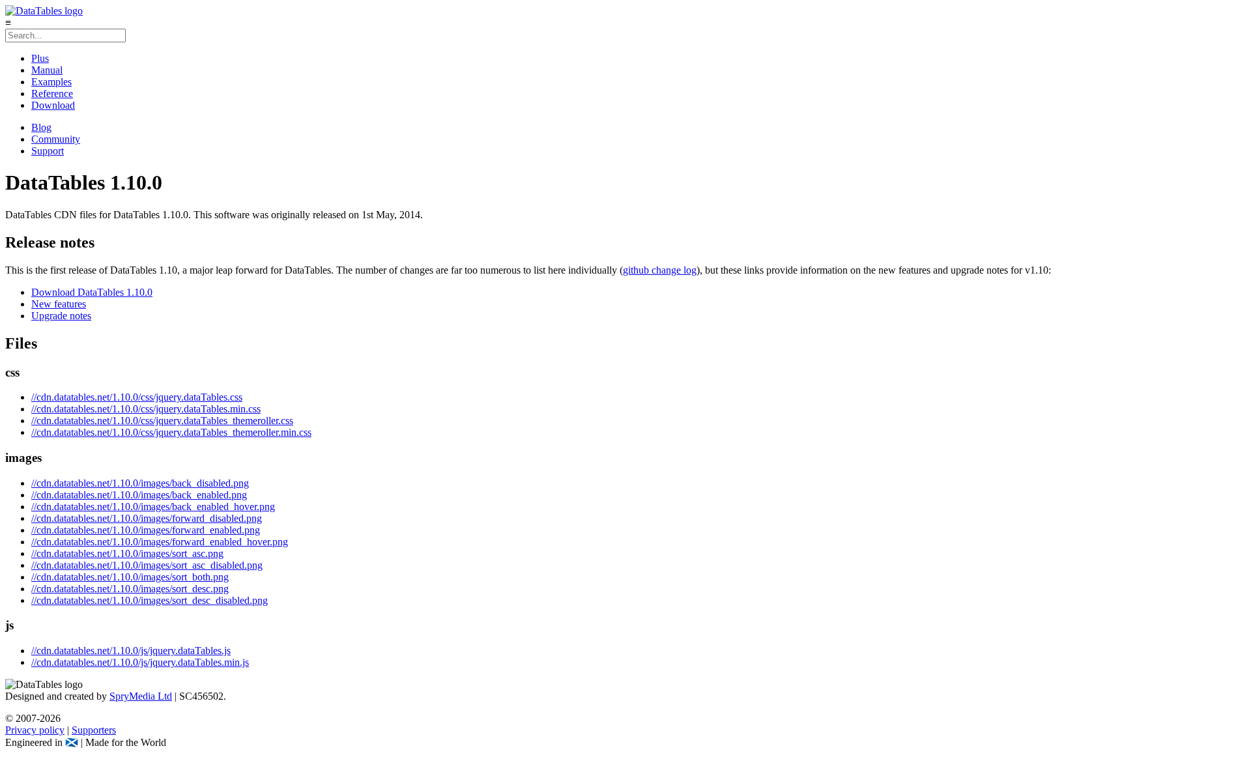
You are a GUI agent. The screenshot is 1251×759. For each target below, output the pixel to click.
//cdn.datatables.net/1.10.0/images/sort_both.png (130, 576)
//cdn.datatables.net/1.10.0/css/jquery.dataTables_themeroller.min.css (171, 432)
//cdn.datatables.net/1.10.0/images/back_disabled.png (140, 483)
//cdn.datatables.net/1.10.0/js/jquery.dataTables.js (131, 650)
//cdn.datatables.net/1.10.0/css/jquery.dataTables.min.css (146, 408)
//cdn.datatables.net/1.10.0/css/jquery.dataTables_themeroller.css (162, 420)
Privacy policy (35, 730)
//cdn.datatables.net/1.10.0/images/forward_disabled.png (146, 518)
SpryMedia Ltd (140, 696)
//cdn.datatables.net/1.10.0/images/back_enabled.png (139, 494)
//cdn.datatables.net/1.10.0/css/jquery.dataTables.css (136, 397)
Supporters (94, 730)
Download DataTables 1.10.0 (91, 292)
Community (55, 139)
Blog (41, 127)
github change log (660, 270)
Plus (40, 58)
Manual (47, 70)
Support (47, 150)
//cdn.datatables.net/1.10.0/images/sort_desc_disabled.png (149, 600)
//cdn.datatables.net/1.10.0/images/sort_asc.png (127, 553)
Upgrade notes (61, 315)
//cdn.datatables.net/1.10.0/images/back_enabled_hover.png (153, 506)
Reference (52, 93)
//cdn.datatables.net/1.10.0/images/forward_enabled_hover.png (159, 541)
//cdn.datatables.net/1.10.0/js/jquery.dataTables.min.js (140, 662)
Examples (51, 81)
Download (53, 105)
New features (58, 303)
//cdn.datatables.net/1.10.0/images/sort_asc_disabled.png (147, 565)
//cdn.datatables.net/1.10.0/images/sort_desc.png (130, 588)
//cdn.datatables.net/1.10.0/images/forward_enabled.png (145, 530)
